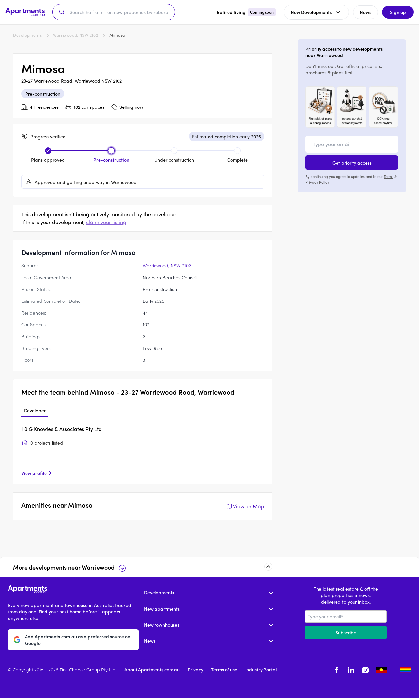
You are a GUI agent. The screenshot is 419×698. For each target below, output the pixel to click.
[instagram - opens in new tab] (365, 670)
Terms (388, 176)
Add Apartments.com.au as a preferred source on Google (77, 639)
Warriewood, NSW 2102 (75, 35)
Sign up (398, 12)
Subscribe (346, 632)
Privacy (195, 669)
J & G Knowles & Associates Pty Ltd (61, 429)
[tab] (34, 410)
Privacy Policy (317, 181)
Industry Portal (261, 669)
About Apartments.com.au (152, 669)
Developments (27, 35)
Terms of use (224, 669)
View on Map (248, 506)
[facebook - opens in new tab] (336, 670)
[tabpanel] (142, 450)
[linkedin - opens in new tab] (351, 670)
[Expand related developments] (268, 567)
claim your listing (106, 222)
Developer (35, 410)
